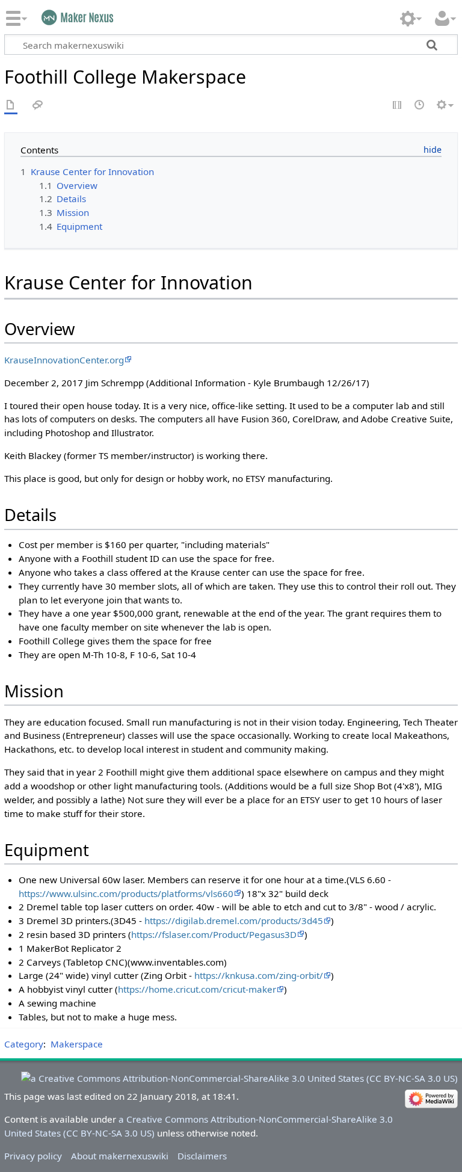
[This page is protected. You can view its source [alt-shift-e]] (397, 106)
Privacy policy (33, 1156)
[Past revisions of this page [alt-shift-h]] (420, 106)
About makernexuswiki (119, 1156)
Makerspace (77, 1044)
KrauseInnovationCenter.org (64, 360)
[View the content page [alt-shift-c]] (10, 106)
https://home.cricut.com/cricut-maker (197, 989)
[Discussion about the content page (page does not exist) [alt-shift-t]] (38, 106)
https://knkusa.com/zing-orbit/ (258, 975)
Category (23, 1044)
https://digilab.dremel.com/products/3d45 (233, 920)
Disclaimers (202, 1156)
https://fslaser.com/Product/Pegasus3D (214, 934)
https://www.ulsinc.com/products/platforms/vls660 (126, 893)
